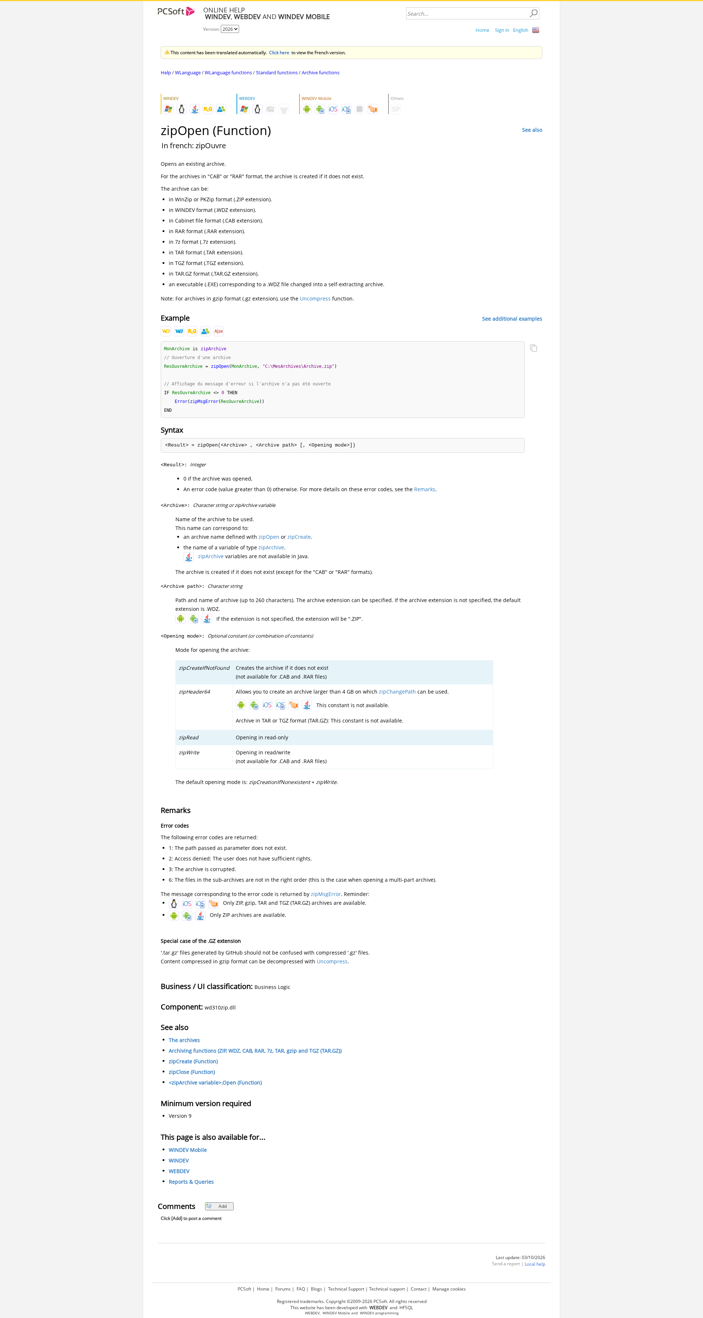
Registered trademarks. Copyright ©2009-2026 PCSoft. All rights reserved (352, 1301)
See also (532, 129)
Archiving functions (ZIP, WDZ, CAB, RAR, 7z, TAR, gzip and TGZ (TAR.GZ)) (255, 1050)
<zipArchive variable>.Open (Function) (215, 1082)
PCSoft (244, 1289)
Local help (535, 1264)
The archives (184, 1040)
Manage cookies (449, 1289)
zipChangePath (397, 691)
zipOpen (268, 536)
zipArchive (271, 547)
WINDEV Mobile (188, 1149)
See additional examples (512, 318)
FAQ (301, 1289)
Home (482, 30)
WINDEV (179, 1160)
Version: (212, 29)
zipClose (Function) (192, 1071)
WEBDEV (179, 1171)
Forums (283, 1289)
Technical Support (346, 1289)
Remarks (424, 489)
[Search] (533, 13)
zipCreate (299, 536)
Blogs (316, 1289)
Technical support (387, 1289)
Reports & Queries (191, 1181)
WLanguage (188, 72)
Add (223, 1206)
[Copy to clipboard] (533, 349)
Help (166, 72)
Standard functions (277, 72)
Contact (419, 1289)
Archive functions (320, 72)
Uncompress (315, 298)
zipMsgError (326, 894)
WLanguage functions (228, 72)
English (520, 30)
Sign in (502, 30)
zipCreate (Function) (193, 1061)
